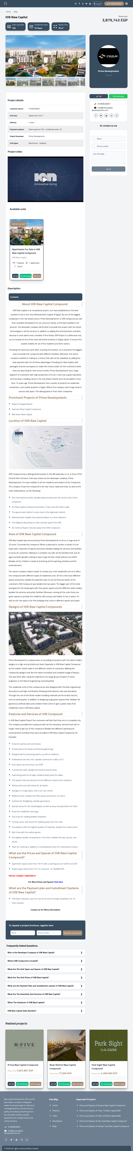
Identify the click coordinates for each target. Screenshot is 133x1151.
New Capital (33, 1148)
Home (8, 11)
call (16, 276)
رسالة (38, 276)
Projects (56, 1111)
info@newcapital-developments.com (102, 109)
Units (54, 1116)
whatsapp (27, 276)
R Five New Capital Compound (23, 1065)
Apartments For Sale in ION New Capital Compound (26, 251)
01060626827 (34, 108)
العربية (98, 3)
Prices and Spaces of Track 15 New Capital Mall (100, 1111)
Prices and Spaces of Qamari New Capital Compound (102, 1105)
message (37, 1084)
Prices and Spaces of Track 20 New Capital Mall (100, 1116)
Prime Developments (108, 71)
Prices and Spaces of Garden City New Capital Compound (104, 1126)
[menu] (126, 3)
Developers (57, 1121)
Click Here (58, 882)
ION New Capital (19, 257)
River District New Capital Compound (63, 1066)
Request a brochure (72, 933)
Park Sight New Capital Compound (103, 1066)
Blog (15, 11)
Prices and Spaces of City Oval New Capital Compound (103, 1121)
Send (108, 169)
